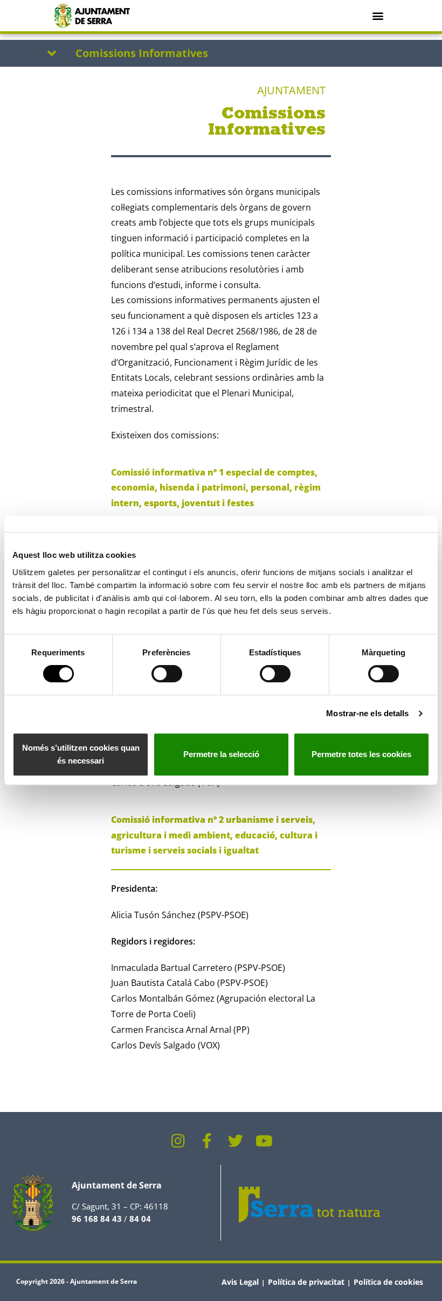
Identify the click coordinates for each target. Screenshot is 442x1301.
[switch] (166, 673)
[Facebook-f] (207, 1141)
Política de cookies (388, 1282)
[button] (378, 15)
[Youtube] (264, 1141)
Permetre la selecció (221, 754)
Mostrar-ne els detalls (367, 713)
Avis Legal (240, 1282)
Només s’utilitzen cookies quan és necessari (81, 754)
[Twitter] (235, 1141)
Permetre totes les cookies (361, 754)
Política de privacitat (306, 1282)
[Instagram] (178, 1141)
